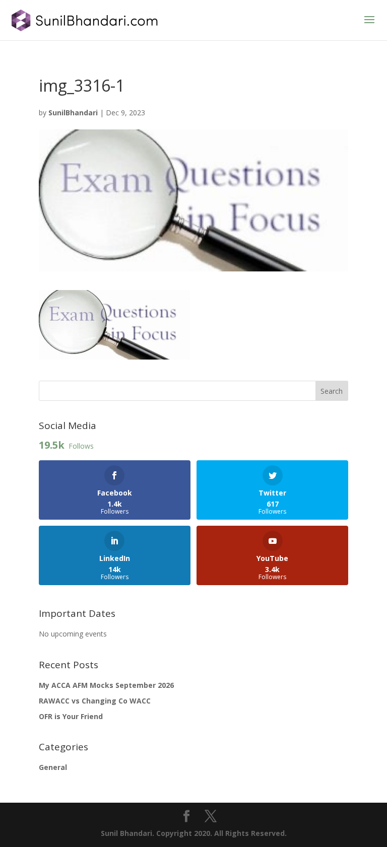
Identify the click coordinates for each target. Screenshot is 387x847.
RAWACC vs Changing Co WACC (95, 700)
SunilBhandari (73, 112)
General (53, 767)
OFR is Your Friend (71, 716)
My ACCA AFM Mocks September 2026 (106, 685)
